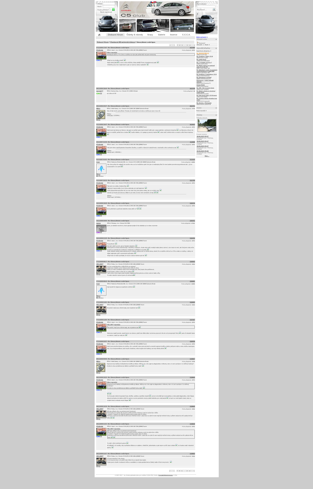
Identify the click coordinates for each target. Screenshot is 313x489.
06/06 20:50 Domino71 (205, 82)
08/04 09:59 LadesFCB (204, 103)
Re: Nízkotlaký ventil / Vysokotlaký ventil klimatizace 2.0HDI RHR (207, 70)
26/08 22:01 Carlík (205, 57)
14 (190, 45)
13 (187, 45)
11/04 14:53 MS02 (207, 96)
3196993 (192, 302)
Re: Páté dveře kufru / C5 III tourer (207, 95)
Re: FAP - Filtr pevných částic (205, 88)
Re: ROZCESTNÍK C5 (203, 53)
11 (182, 45)
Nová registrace (106, 12)
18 (194, 91)
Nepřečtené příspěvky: (203, 51)
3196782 (192, 238)
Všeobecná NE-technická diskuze (122, 42)
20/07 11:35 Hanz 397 (207, 71)
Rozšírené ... (202, 10)
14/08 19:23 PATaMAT (203, 60)
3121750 (192, 180)
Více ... (207, 156)
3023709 (192, 88)
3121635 (192, 159)
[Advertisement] (145, 76)
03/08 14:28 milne (204, 63)
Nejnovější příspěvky (203, 48)
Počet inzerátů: (201, 110)
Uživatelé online (202, 39)
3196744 (192, 203)
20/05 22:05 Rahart (202, 85)
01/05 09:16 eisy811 (206, 92)
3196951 (192, 281)
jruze (98, 162)
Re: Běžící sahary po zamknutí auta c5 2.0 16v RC (206, 66)
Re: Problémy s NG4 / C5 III (205, 56)
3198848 (192, 424)
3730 (193, 108)
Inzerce (199, 108)
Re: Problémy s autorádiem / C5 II (207, 74)
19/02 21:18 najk (203, 54)
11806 (193, 162)
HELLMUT (99, 264)
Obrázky (199, 115)
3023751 (192, 106)
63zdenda (99, 50)
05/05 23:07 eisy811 (205, 88)
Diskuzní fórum (103, 42)
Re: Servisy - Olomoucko (204, 103)
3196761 (192, 220)
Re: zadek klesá (201, 59)
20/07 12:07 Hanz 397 (206, 67)
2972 (193, 50)
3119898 (192, 142)
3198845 (192, 406)
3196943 (192, 261)
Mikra (109, 52)
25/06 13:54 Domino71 (204, 78)
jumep (98, 223)
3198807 (192, 359)
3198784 (192, 341)
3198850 (192, 453)
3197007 (192, 319)
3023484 (192, 47)
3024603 (192, 124)
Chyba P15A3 (201, 85)
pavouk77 (99, 91)
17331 (193, 223)
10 (179, 45)
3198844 (192, 377)
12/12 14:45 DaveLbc (207, 75)
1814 (193, 264)
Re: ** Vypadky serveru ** (204, 62)
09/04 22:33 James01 (207, 100)
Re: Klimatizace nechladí (204, 77)
